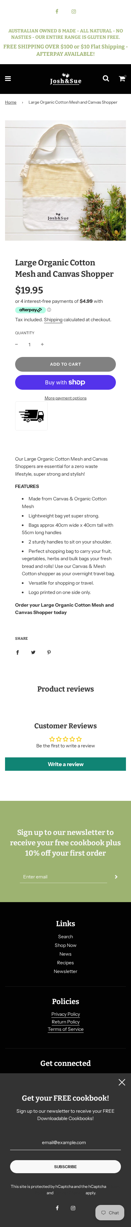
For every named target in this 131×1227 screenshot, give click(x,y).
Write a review (66, 764)
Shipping (53, 320)
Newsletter (65, 971)
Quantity (24, 333)
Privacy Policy (65, 1014)
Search (65, 937)
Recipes (65, 963)
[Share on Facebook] (17, 651)
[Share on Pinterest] (49, 651)
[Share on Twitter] (33, 651)
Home (10, 102)
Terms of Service (66, 1029)
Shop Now (66, 945)
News (65, 954)
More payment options (66, 397)
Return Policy (66, 1022)
